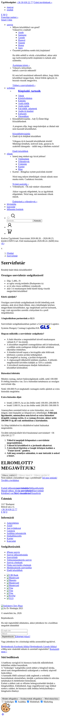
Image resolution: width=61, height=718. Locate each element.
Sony (20, 48)
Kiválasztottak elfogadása (31, 699)
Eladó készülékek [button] (20, 151)
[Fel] (3, 715)
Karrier (21, 166)
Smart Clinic (6, 20)
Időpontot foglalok (15, 209)
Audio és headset (25, 111)
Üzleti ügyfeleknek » (42, 2)
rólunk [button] (10, 154)
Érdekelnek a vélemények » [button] (24, 201)
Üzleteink (22, 164)
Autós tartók (23, 106)
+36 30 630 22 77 (25, 2)
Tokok (21, 95)
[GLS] (10, 598)
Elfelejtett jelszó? (22, 636)
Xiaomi (21, 43)
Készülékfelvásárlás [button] (21, 134)
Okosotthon (23, 116)
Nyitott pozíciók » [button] (20, 184)
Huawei (21, 40)
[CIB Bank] (12, 575)
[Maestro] (11, 580)
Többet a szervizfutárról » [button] (23, 85)
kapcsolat (11, 207)
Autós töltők (23, 103)
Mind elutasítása (51, 699)
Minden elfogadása (10, 699)
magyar (10, 7)
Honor (21, 45)
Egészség (22, 113)
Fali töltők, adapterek (27, 108)
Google (21, 37)
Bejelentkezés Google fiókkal (43, 646)
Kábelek (22, 101)
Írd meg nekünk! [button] (49, 478)
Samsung (22, 35)
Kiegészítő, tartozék (29, 90)
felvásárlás (11, 204)
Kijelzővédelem (25, 98)
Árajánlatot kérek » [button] (21, 65)
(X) (2, 243)
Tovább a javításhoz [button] (10, 480)
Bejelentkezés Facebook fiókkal (15, 646)
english (10, 10)
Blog (20, 169)
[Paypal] (11, 595)
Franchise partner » (9, 17)
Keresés (37, 221)
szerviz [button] (10, 24)
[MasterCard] (13, 577)
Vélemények (24, 161)
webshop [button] (11, 88)
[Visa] (10, 588)
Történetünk (23, 159)
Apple (21, 32)
